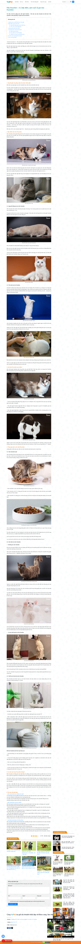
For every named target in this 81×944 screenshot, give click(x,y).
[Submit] (71, 2)
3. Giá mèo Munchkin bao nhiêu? (14, 28)
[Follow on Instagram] (10, 928)
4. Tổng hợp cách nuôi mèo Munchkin (15, 29)
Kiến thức (27, 1)
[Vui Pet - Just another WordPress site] (10, 1)
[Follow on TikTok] (12, 928)
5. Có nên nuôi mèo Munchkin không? (15, 35)
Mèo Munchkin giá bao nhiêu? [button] (14, 802)
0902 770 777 (14, 922)
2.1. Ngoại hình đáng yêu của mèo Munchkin (17, 25)
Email (24, 895)
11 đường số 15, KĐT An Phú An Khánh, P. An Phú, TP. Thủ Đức (24, 919)
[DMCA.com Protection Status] (46, 942)
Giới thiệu (17, 1)
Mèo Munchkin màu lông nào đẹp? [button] (15, 794)
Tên (9, 895)
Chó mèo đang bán (34, 1)
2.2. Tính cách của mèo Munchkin (15, 26)
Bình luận (10, 885)
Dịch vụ (21, 1)
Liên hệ (49, 1)
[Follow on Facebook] (8, 928)
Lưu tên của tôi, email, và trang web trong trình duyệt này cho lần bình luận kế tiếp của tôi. (27, 901)
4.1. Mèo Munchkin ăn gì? (13, 31)
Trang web (39, 895)
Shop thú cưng (43, 1)
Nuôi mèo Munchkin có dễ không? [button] (15, 820)
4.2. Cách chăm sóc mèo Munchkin (15, 32)
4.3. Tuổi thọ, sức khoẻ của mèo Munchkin (16, 34)
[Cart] (73, 2)
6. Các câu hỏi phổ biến (12, 37)
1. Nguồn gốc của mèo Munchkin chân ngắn (16, 22)
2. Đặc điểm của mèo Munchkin (13, 23)
